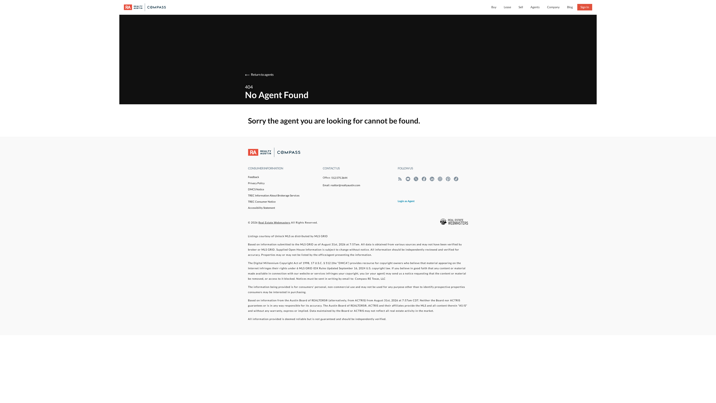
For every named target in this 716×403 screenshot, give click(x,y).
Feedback (253, 177)
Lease (507, 7)
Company (553, 7)
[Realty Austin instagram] (440, 178)
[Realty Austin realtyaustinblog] (400, 178)
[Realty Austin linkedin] (432, 178)
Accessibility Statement (261, 207)
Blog (570, 7)
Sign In (584, 7)
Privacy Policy (256, 183)
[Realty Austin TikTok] (456, 178)
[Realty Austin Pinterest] (448, 178)
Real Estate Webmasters (274, 222)
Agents (535, 7)
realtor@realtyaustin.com (345, 185)
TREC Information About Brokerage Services (273, 195)
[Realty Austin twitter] (416, 178)
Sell (521, 7)
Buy (493, 7)
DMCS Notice (256, 189)
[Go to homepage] (148, 7)
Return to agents (262, 74)
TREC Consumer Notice (262, 201)
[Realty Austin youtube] (408, 178)
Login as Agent (406, 201)
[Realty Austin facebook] (424, 178)
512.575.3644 (339, 177)
